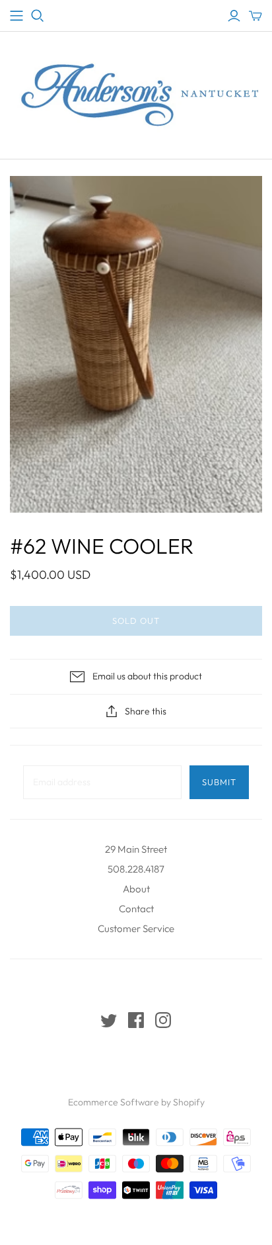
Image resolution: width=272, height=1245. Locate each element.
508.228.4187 (136, 869)
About (136, 888)
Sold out (136, 620)
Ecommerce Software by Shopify (136, 1102)
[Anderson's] (16, 15)
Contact (136, 908)
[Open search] (37, 15)
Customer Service (136, 928)
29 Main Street (136, 849)
